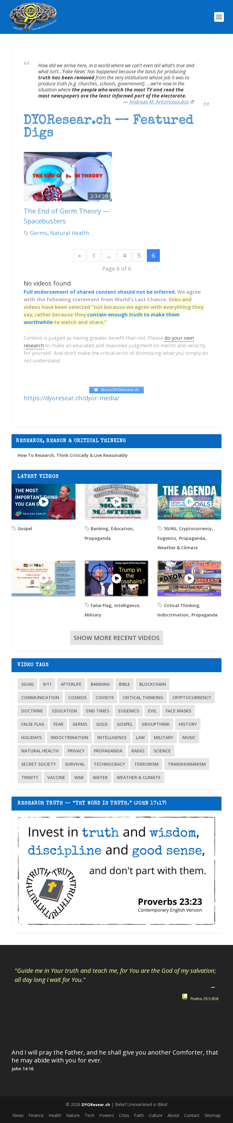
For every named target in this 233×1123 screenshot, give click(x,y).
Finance (36, 1115)
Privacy (76, 751)
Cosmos (77, 697)
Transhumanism (187, 764)
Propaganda (98, 538)
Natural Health (69, 232)
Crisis (124, 1115)
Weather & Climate (177, 547)
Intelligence (126, 605)
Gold (102, 724)
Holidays (31, 737)
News (18, 1115)
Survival (75, 764)
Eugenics (166, 538)
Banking (99, 528)
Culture (156, 1115)
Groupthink (156, 724)
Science (162, 751)
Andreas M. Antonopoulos (159, 101)
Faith (139, 1115)
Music (189, 737)
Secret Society (38, 764)
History (188, 724)
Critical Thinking (181, 605)
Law (140, 737)
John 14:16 (22, 1069)
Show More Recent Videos (117, 638)
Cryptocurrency (195, 528)
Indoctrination (172, 615)
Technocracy (109, 764)
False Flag (101, 605)
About (173, 1115)
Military (93, 615)
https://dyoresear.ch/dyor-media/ (71, 398)
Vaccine (56, 777)
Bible (124, 684)
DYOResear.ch (96, 1104)
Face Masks (178, 711)
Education (122, 528)
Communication (40, 697)
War (79, 777)
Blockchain (152, 684)
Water (100, 777)
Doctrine (32, 711)
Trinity (29, 777)
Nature (73, 1115)
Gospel (25, 528)
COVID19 (104, 697)
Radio (137, 751)
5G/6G (170, 528)
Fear (58, 724)
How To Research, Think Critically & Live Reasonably (73, 455)
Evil (152, 711)
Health (55, 1115)
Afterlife (71, 684)
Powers (106, 1115)
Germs (38, 232)
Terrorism (146, 764)
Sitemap (212, 1115)
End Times (97, 711)
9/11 (47, 684)
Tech (89, 1115)
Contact (192, 1115)
